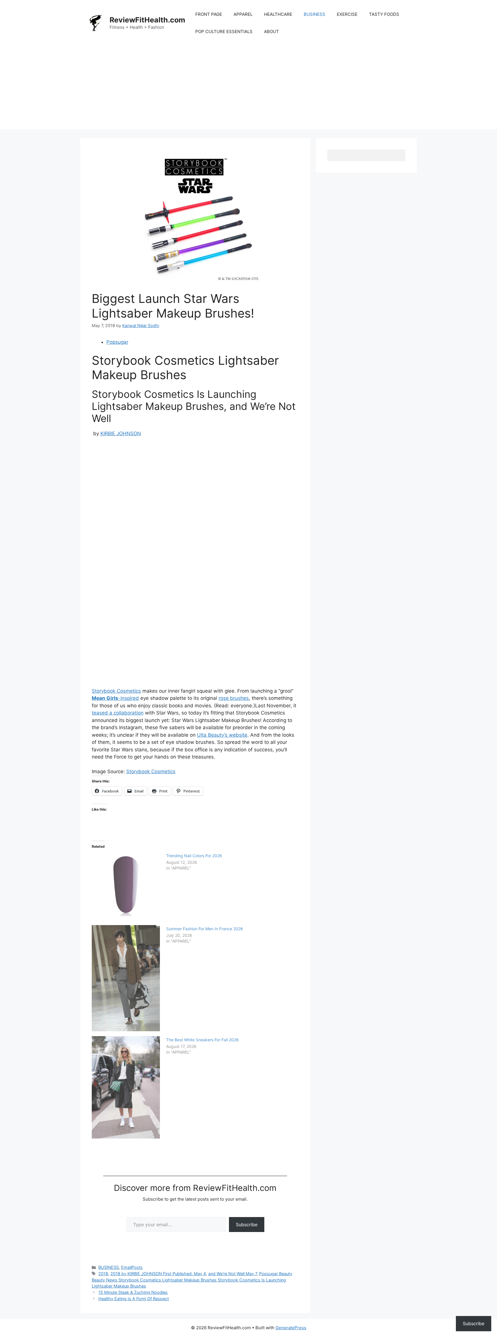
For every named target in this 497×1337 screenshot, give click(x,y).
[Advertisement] (248, 89)
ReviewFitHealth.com (147, 20)
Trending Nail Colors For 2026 (194, 855)
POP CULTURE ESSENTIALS (224, 31)
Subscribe (246, 1224)
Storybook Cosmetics (116, 691)
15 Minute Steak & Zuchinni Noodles (133, 1292)
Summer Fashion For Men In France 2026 (204, 928)
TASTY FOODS (384, 14)
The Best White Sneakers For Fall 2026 (202, 1039)
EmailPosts (132, 1267)
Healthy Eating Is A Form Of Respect (133, 1298)
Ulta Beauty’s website (222, 735)
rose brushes (234, 698)
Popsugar (117, 342)
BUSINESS (314, 14)
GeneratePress (291, 1327)
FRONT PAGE (208, 14)
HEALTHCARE (278, 14)
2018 (103, 1273)
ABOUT (271, 31)
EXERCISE (347, 14)
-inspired (115, 698)
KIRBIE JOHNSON (120, 433)
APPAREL (243, 14)
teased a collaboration (118, 713)
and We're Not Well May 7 (232, 1273)
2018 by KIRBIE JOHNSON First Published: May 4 (158, 1273)
